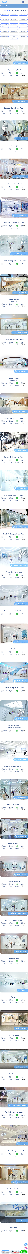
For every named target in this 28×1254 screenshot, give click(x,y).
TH (21, 2)
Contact (3, 5)
